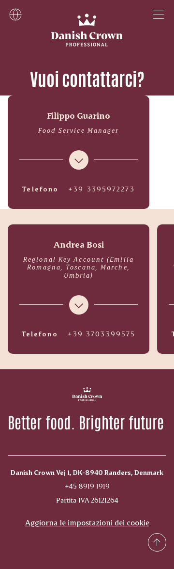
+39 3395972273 (101, 189)
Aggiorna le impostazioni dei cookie (87, 522)
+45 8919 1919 (87, 486)
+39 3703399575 (101, 334)
